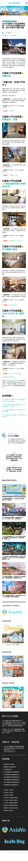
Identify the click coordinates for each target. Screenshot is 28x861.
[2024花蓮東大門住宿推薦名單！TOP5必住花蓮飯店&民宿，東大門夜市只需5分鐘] (14, 47)
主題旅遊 (4, 21)
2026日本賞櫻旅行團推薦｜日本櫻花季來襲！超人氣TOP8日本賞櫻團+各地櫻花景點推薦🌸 (14, 596)
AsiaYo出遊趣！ (8, 33)
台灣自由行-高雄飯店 (8, 795)
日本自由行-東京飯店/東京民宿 (11, 797)
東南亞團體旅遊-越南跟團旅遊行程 (11, 779)
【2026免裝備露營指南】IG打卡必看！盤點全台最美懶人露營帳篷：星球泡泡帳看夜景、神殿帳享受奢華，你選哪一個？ (14, 538)
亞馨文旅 (6, 75)
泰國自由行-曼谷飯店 (8, 810)
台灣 (8, 21)
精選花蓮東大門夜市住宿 (9, 377)
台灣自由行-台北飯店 (8, 790)
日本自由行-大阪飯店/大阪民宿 (11, 800)
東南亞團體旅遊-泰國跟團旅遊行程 (11, 777)
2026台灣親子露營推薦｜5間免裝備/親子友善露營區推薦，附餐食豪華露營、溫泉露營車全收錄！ (14, 577)
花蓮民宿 (5, 67)
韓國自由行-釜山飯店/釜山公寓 (11, 808)
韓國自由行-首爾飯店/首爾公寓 (11, 805)
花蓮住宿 (6, 384)
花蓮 (15, 21)
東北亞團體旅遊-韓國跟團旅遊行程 (11, 774)
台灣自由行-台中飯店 (8, 792)
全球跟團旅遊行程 (8, 769)
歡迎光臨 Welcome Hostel (14, 185)
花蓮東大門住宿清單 (19, 62)
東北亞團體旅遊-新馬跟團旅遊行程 (11, 782)
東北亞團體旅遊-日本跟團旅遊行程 (11, 772)
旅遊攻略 (12, 21)
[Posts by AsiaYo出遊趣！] (3, 33)
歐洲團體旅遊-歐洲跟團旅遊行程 (11, 784)
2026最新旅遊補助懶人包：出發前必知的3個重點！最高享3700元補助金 (13, 499)
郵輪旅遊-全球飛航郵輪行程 (10, 767)
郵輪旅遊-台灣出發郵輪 (9, 764)
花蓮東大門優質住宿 (14, 380)
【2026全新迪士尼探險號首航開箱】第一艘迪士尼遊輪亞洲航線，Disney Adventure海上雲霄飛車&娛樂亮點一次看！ (14, 558)
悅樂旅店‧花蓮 (9, 119)
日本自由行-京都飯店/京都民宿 (11, 802)
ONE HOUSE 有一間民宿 (13, 315)
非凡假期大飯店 (9, 249)
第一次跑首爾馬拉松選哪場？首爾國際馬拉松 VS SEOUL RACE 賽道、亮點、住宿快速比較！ (13, 518)
